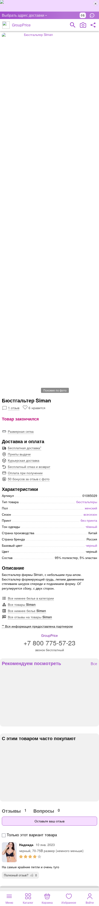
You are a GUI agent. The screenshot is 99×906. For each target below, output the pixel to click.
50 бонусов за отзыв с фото (29, 479)
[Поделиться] (93, 25)
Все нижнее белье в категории (31, 598)
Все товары (22, 604)
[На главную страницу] (6, 25)
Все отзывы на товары (30, 617)
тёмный (91, 526)
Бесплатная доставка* (24, 447)
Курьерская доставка (23, 460)
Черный (91, 545)
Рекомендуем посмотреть (31, 663)
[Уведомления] (93, 15)
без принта (89, 520)
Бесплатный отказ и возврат (29, 466)
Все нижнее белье (27, 610)
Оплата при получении (25, 472)
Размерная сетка (21, 431)
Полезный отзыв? (20, 875)
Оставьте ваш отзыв (49, 821)
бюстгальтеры (86, 501)
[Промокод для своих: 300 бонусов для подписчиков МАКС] (49, 6)
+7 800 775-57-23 (49, 642)
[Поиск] (72, 25)
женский (91, 508)
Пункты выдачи (19, 454)
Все (94, 663)
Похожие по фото (55, 390)
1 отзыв (13, 407)
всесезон (90, 514)
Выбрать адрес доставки (23, 15)
